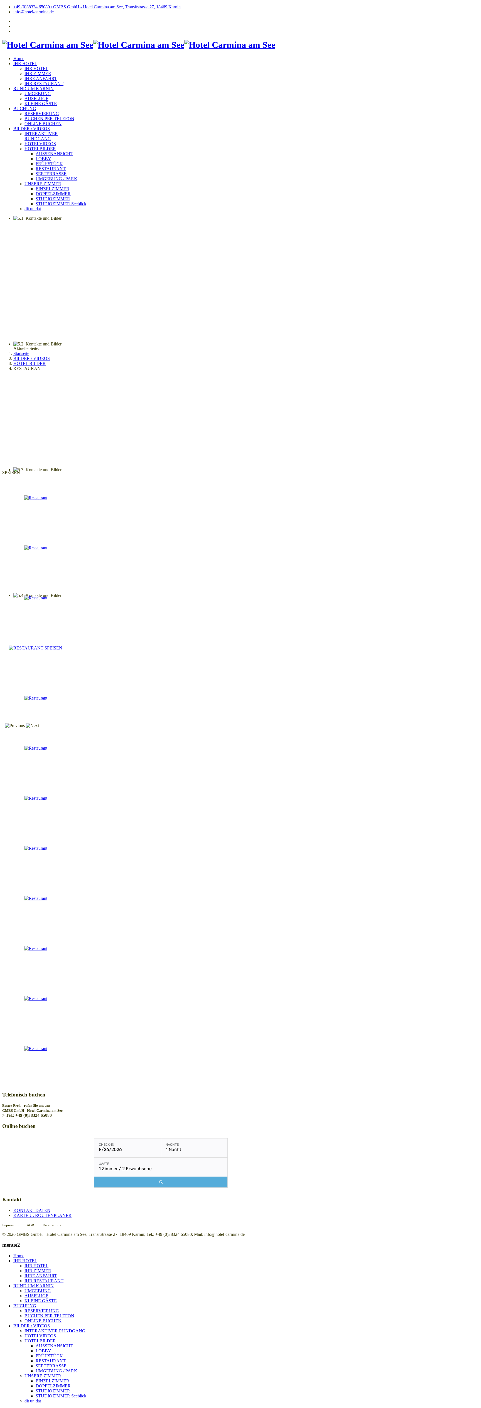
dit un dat (32, 208)
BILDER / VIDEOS (31, 128)
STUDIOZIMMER (53, 198)
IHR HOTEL (25, 63)
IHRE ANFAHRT (40, 78)
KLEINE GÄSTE (40, 103)
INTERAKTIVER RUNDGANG (41, 136)
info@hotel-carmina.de (33, 11)
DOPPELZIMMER (53, 193)
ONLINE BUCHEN (43, 123)
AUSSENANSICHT (54, 153)
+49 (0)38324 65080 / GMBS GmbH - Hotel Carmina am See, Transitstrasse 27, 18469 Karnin (97, 6)
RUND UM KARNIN (33, 88)
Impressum (14, 1225)
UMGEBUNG (37, 93)
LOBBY (43, 158)
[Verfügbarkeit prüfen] (160, 1182)
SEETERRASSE (51, 173)
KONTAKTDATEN (31, 1210)
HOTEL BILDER (29, 363)
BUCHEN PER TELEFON (49, 118)
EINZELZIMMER (52, 188)
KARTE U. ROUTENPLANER (42, 1215)
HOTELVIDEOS (40, 143)
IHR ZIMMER (37, 73)
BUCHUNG (24, 108)
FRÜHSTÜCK (49, 163)
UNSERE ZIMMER (42, 183)
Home (18, 58)
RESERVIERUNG (41, 113)
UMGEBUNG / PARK (56, 178)
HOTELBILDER (40, 148)
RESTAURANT (51, 168)
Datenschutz (52, 1225)
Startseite (21, 353)
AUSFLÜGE (36, 98)
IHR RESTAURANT (43, 83)
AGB (30, 1225)
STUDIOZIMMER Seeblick (61, 203)
